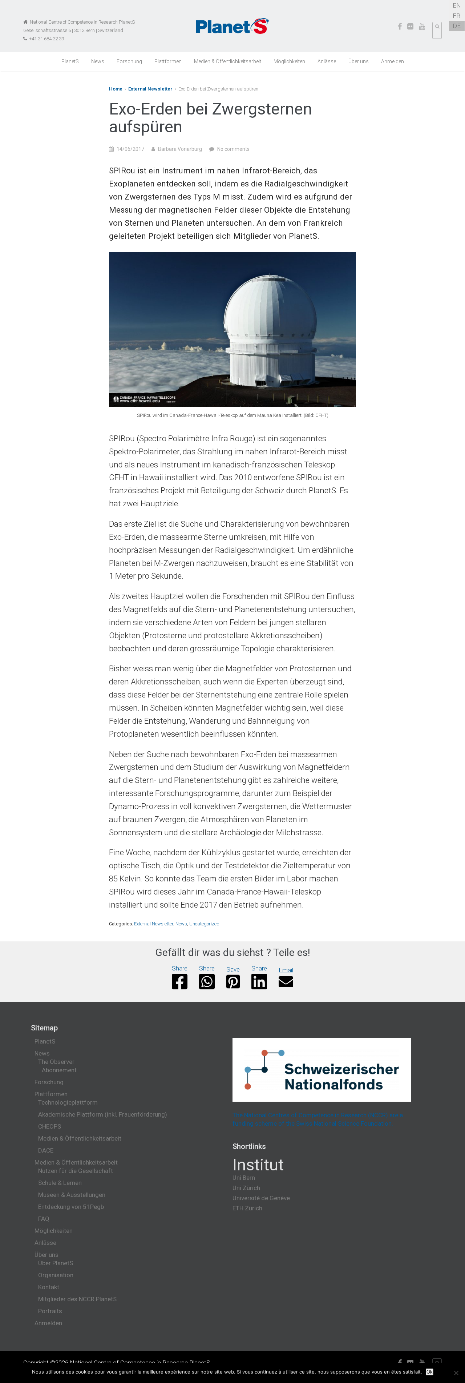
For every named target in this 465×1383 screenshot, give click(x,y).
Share (179, 968)
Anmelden (392, 61)
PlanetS (70, 61)
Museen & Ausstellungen (71, 1194)
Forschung (129, 61)
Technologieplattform (68, 1102)
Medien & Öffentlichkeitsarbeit (227, 61)
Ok (429, 1372)
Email (286, 970)
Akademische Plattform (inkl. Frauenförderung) (102, 1114)
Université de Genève (261, 1198)
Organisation (55, 1275)
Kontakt (48, 1287)
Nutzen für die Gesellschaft (75, 1170)
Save (233, 969)
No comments (233, 149)
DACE (45, 1150)
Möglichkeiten (289, 61)
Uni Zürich (246, 1187)
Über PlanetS (55, 1263)
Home (115, 89)
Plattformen (168, 61)
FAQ (43, 1218)
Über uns (358, 61)
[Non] (456, 1372)
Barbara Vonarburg (180, 149)
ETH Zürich (247, 1208)
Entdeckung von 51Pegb (71, 1206)
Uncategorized (204, 923)
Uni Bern (243, 1177)
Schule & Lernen (60, 1182)
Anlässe (327, 61)
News (97, 61)
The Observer (56, 1061)
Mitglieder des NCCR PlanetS (77, 1299)
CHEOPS (49, 1126)
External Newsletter (150, 89)
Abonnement (59, 1070)
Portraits (50, 1311)
